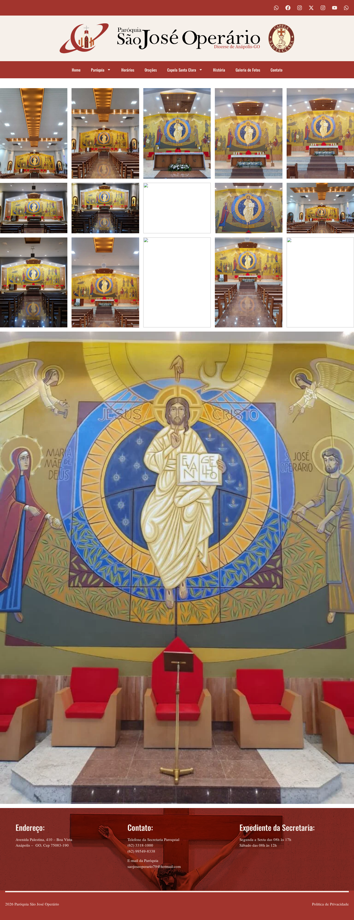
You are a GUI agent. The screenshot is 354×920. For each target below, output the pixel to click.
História (219, 70)
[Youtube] (334, 8)
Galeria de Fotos (248, 70)
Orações (151, 70)
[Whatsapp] (276, 8)
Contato (276, 70)
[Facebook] (288, 8)
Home (76, 70)
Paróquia (97, 70)
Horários (127, 70)
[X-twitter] (311, 8)
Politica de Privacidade (330, 904)
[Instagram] (299, 8)
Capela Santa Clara (181, 70)
